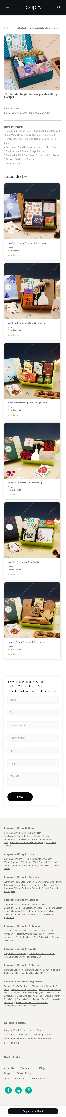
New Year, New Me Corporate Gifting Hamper (28, 243)
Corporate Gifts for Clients (28, 836)
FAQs (42, 1068)
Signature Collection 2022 (33, 973)
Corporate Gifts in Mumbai (23, 914)
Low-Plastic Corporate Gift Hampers (26, 842)
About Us (9, 1068)
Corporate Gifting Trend (27, 1006)
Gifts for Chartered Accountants (30, 934)
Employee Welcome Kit (27, 839)
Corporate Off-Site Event (15, 953)
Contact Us (26, 1068)
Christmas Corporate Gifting (35, 885)
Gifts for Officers (36, 931)
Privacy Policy (24, 1073)
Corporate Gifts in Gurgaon (16, 905)
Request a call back (33, 1111)
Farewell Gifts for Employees (17, 986)
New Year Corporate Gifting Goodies (24, 562)
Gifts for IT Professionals (15, 931)
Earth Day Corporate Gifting (34, 888)
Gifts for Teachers (23, 937)
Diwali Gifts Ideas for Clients (29, 996)
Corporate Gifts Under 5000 (23, 865)
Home (6, 28)
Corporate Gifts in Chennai (23, 911)
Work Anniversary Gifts (14, 882)
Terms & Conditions (14, 1078)
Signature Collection (13, 970)
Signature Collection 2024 (37, 970)
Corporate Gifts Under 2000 (23, 862)
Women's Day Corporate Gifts (40, 882)
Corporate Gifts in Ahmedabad (30, 908)
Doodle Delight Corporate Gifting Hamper (26, 323)
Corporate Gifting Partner (28, 999)
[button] (5, 7)
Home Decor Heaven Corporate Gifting (25, 482)
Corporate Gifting (12, 833)
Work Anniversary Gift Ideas (24, 989)
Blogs (7, 1073)
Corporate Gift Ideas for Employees (27, 993)
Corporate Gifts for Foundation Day (25, 957)
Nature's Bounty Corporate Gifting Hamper (27, 642)
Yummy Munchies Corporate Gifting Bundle (27, 403)
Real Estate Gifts (41, 937)
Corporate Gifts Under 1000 (16, 859)
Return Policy (39, 1078)
